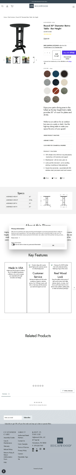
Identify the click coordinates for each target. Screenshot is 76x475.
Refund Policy (8, 449)
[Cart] (12, 6)
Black (64, 74)
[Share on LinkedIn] (33, 451)
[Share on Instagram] (40, 449)
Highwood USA (49, 22)
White (47, 91)
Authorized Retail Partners (23, 436)
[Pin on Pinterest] (44, 449)
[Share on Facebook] (33, 449)
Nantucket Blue (56, 74)
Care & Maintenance (8, 442)
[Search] (2, 6)
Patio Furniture (11, 17)
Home (5, 17)
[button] (3, 471)
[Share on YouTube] (37, 451)
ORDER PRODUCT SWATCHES (51, 135)
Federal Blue (56, 82)
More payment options (67, 58)
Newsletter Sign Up (23, 458)
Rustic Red (56, 91)
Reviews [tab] (4, 394)
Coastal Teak (47, 82)
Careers (20, 454)
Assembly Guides (9, 437)
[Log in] (7, 6)
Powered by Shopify (38, 468)
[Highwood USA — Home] (38, 6)
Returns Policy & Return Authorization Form (9, 456)
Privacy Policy (22, 450)
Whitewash (64, 82)
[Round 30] (5, 356)
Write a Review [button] (68, 391)
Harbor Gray (47, 99)
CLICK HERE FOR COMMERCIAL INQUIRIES (55, 145)
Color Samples (22, 444)
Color (48, 68)
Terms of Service (23, 447)
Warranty (6, 446)
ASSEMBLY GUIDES (48, 140)
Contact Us (21, 441)
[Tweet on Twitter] (37, 449)
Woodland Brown (56, 99)
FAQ (5, 462)
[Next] (74, 287)
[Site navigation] (73, 6)
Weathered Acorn (47, 74)
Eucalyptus (64, 91)
